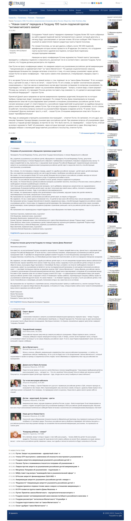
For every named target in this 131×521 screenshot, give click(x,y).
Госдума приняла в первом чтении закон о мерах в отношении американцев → (48, 486)
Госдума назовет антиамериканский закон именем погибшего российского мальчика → (52, 496)
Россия (31, 18)
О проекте (13, 513)
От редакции (33, 11)
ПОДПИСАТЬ (15, 233)
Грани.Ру (12, 18)
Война (71, 10)
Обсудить (100, 133)
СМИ (24, 21)
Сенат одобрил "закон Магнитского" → (32, 506)
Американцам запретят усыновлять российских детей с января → (43, 480)
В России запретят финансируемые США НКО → (36, 476)
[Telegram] (101, 3)
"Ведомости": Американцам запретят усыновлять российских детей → (45, 483)
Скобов (14, 10)
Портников (23, 10)
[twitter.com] (94, 3)
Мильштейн (63, 10)
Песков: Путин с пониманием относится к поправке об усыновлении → (45, 463)
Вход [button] (118, 3)
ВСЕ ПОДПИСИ (15, 302)
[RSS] (97, 3)
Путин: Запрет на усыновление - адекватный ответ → (38, 453)
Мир (84, 21)
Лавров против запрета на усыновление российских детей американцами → (47, 466)
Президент (40, 18)
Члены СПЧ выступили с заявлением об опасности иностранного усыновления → (49, 457)
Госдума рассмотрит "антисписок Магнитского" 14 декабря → (41, 499)
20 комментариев (87, 133)
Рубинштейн (52, 10)
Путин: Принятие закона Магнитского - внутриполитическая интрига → (45, 493)
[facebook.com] (92, 3)
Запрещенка (94, 10)
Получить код (30, 142)
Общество (67, 21)
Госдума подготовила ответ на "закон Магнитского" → (38, 502)
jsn (120, 516)
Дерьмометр (114, 10)
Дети (55, 21)
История (104, 10)
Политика (22, 18)
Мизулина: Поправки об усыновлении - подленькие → (38, 470)
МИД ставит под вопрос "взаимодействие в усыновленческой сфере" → (46, 473)
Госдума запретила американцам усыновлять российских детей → (43, 460)
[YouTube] (99, 3)
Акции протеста (79, 11)
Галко (43, 10)
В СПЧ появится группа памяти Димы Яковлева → (36, 489)
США (73, 21)
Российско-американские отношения (39, 21)
